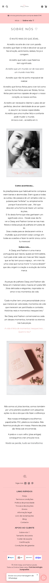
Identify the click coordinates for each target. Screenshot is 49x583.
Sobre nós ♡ (24, 532)
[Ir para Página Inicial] (24, 6)
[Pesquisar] (7, 6)
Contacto (25, 522)
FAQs (24, 496)
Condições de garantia (24, 545)
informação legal (24, 512)
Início (17, 20)
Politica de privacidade (24, 503)
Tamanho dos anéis (24, 536)
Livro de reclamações (24, 516)
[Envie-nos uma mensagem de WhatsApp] (43, 577)
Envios (24, 509)
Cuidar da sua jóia (24, 539)
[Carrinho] (46, 6)
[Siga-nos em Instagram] (25, 483)
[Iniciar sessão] (42, 6)
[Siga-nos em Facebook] (29, 483)
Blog (24, 519)
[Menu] (3, 6)
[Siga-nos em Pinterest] (32, 483)
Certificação (24, 542)
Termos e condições (24, 499)
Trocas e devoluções (24, 506)
